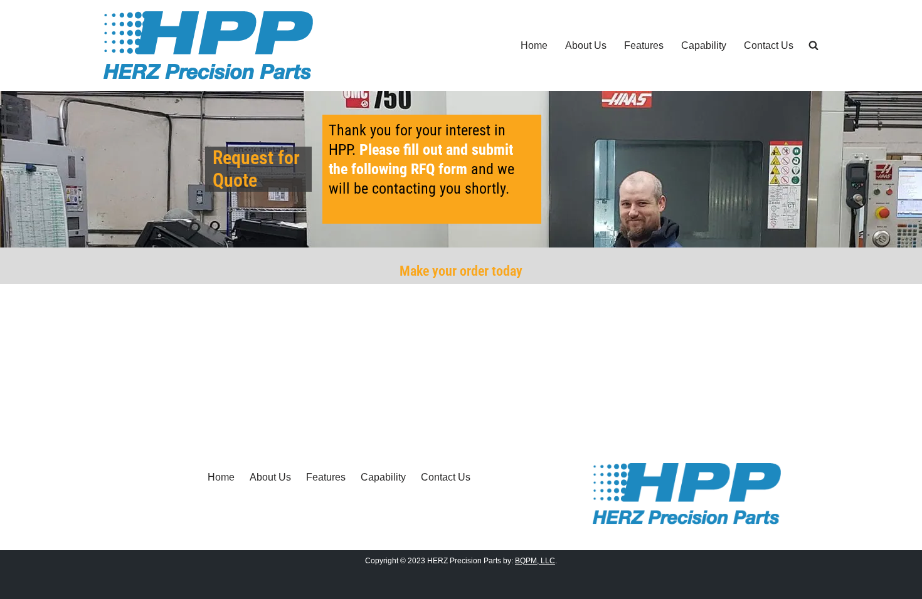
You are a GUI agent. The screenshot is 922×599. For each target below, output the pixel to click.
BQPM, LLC (535, 560)
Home (534, 45)
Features (644, 45)
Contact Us (768, 45)
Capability (703, 45)
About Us (586, 45)
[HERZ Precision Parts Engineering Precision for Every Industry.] (208, 45)
